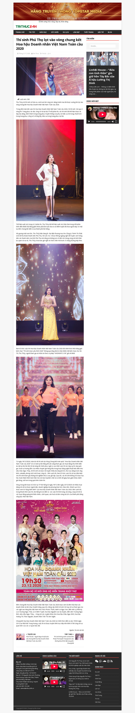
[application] (102, 114)
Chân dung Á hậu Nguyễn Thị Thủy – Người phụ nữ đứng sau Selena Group (80, 678)
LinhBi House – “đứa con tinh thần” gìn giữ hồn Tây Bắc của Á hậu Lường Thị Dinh (80, 694)
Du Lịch (66, 32)
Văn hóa (97, 702)
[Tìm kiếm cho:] (102, 46)
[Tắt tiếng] (113, 121)
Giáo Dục (43, 32)
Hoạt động (98, 682)
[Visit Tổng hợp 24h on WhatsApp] (100, 662)
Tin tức (32, 32)
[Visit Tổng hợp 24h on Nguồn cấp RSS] (112, 662)
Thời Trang (88, 32)
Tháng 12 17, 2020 (24, 53)
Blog (110, 32)
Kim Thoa (36, 53)
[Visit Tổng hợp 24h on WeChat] (96, 662)
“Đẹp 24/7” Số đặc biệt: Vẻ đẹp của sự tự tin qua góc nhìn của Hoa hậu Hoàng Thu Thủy (80, 686)
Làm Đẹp (76, 32)
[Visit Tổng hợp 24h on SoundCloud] (104, 662)
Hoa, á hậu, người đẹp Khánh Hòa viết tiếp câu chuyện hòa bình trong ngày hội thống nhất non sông (80, 671)
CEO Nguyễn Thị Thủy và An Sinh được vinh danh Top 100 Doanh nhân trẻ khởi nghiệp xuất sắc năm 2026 (80, 663)
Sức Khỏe (55, 32)
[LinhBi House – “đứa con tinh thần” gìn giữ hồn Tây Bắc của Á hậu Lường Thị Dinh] (102, 59)
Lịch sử (97, 689)
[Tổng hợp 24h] (68, 19)
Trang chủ (20, 32)
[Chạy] (89, 121)
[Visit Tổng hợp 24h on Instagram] (108, 662)
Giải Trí (101, 32)
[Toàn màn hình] (116, 121)
